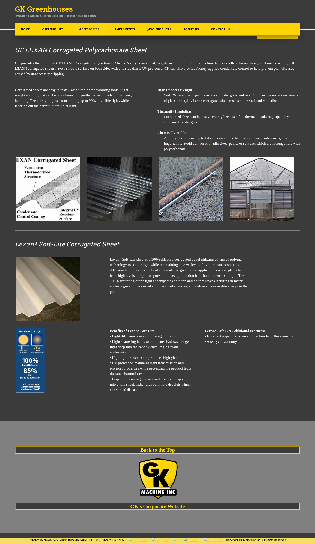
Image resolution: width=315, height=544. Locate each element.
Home (25, 29)
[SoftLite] (30, 360)
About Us (191, 29)
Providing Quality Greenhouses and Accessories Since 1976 (56, 15)
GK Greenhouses (44, 9)
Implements (125, 29)
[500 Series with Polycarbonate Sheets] (262, 189)
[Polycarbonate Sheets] (119, 189)
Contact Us (220, 29)
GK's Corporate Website (157, 506)
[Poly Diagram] (48, 189)
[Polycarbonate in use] (191, 189)
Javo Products (159, 29)
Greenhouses (52, 29)
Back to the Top (157, 450)
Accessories (89, 29)
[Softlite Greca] (48, 289)
